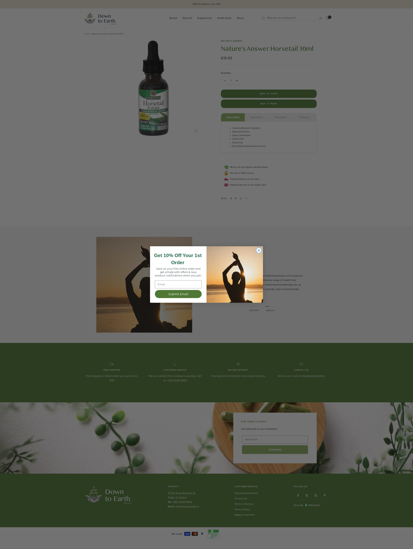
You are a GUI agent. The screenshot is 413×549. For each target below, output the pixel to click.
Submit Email (178, 294)
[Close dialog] (259, 250)
